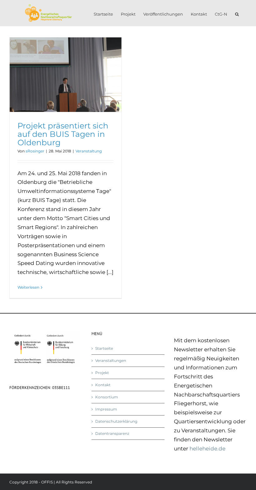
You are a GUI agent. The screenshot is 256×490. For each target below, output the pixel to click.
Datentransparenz (112, 433)
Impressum (106, 409)
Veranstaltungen (110, 360)
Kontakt (103, 384)
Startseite (104, 348)
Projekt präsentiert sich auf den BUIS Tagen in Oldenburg (62, 134)
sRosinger (35, 151)
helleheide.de (207, 448)
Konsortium (106, 397)
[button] (237, 13)
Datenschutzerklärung (116, 421)
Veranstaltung (89, 151)
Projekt (102, 372)
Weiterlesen (28, 287)
